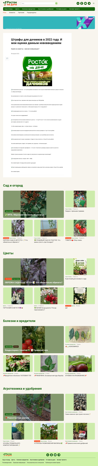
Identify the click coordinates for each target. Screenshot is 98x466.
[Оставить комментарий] (7, 58)
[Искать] (56, 3)
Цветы (8, 253)
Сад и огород (13, 185)
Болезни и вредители (19, 320)
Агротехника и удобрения (22, 388)
